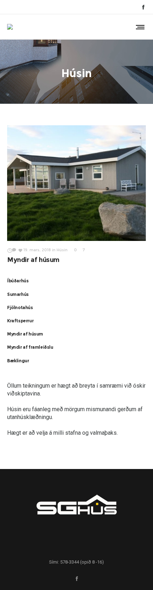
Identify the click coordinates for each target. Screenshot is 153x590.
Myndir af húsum (33, 260)
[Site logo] (10, 26)
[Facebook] (143, 7)
